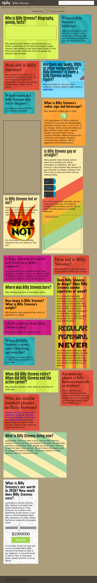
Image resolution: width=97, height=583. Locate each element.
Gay (47, 181)
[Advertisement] (22, 156)
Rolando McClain (13, 412)
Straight (48, 188)
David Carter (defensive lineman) (20, 413)
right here (48, 89)
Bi (45, 194)
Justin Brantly (15, 420)
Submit (20, 539)
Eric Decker (29, 417)
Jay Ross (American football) (19, 416)
